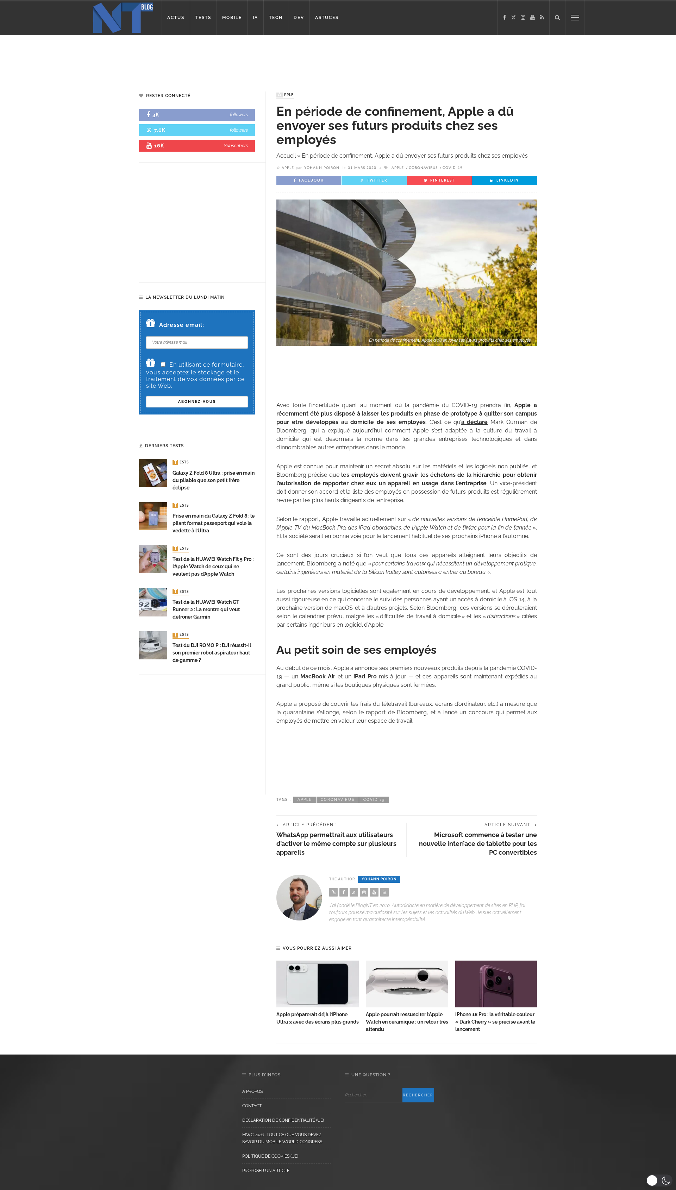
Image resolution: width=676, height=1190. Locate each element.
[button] (659, 1180)
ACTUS (175, 17)
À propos (252, 1091)
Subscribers (236, 145)
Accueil (286, 155)
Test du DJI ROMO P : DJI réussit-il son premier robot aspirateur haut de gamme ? (212, 653)
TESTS (203, 17)
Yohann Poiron (321, 168)
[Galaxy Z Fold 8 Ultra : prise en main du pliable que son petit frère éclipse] (153, 472)
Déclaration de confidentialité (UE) (283, 1120)
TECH (276, 17)
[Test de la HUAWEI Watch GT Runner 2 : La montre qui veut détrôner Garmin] (153, 602)
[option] (317, 993)
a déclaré (474, 422)
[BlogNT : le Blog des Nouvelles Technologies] (123, 17)
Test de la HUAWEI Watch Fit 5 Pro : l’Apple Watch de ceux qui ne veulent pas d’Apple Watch (213, 566)
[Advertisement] (135, 58)
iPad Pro (364, 676)
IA (255, 17)
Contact (252, 1105)
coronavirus (423, 168)
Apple (286, 95)
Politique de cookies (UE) (270, 1156)
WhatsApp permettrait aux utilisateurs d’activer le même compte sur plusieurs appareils (336, 843)
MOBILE (232, 17)
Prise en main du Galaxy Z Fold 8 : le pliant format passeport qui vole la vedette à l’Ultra (214, 523)
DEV (299, 17)
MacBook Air (317, 676)
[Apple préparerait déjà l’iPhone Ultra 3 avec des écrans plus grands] (317, 984)
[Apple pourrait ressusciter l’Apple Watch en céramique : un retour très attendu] (407, 984)
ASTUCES (327, 17)
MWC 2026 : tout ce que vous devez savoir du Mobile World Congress (282, 1138)
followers (239, 114)
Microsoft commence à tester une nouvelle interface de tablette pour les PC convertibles (478, 843)
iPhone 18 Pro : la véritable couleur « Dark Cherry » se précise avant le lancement (495, 1022)
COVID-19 (453, 168)
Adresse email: (181, 325)
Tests (181, 462)
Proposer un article (265, 1170)
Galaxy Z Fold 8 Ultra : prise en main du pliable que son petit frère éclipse (214, 480)
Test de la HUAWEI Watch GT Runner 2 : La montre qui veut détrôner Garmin (206, 609)
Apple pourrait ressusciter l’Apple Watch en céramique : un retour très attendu (407, 1022)
